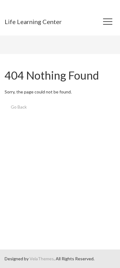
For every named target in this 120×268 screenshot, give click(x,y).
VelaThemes (42, 258)
